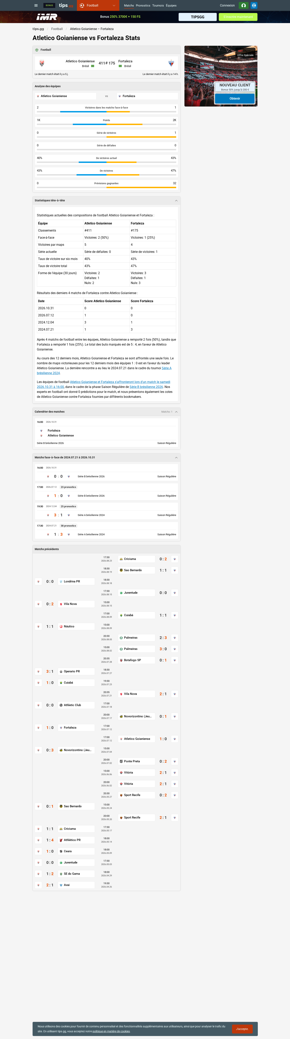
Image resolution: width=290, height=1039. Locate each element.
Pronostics (143, 5)
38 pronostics (68, 525)
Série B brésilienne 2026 (146, 387)
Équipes (171, 5)
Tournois (158, 5)
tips (66, 5)
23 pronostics (68, 487)
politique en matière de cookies (111, 1031)
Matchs (129, 5)
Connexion (227, 5)
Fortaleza (125, 61)
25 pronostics (68, 506)
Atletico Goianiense (80, 61)
